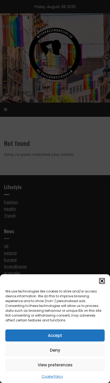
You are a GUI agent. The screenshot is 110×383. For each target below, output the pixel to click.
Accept (55, 335)
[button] (102, 281)
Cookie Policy (52, 376)
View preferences (55, 365)
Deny (55, 350)
